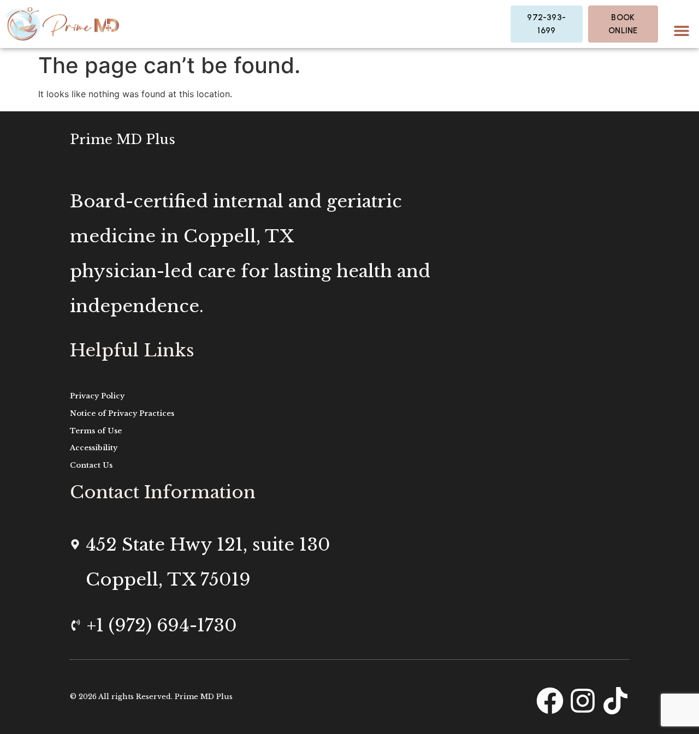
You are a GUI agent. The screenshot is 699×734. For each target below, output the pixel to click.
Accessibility (93, 447)
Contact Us (91, 465)
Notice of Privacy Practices (122, 413)
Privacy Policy (97, 396)
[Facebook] (550, 700)
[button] (681, 30)
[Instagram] (582, 700)
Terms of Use (96, 430)
